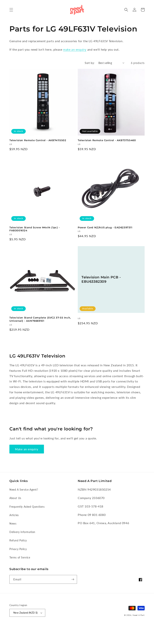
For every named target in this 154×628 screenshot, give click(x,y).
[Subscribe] (73, 579)
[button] (11, 10)
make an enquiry (74, 49)
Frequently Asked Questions (27, 506)
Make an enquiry (26, 449)
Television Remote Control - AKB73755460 (107, 140)
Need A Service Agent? (23, 489)
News (12, 523)
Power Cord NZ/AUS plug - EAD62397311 (105, 227)
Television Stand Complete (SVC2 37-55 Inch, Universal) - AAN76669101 (40, 319)
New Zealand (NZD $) (25, 612)
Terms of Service (19, 557)
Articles (14, 515)
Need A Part (139, 615)
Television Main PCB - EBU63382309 (101, 279)
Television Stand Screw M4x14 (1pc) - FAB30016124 (34, 229)
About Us (15, 498)
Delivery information (22, 532)
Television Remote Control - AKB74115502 (37, 140)
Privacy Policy (18, 549)
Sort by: (89, 62)
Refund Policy (18, 540)
